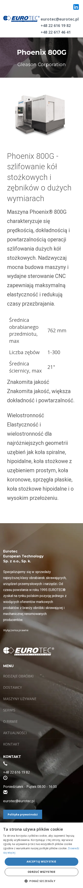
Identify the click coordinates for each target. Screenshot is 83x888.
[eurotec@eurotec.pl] (5, 792)
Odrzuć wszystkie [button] (41, 872)
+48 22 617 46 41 (56, 32)
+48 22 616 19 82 (56, 25)
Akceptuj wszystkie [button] (41, 861)
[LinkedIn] (76, 7)
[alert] (41, 855)
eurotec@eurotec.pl (60, 19)
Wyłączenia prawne (16, 630)
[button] (41, 881)
